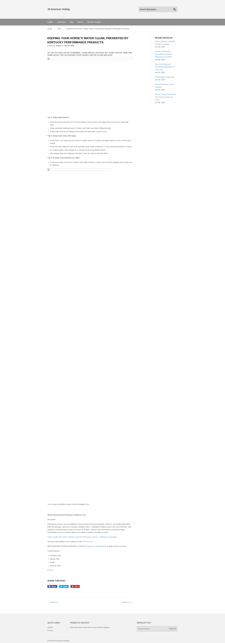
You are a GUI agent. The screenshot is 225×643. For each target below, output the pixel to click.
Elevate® (51, 520)
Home (50, 22)
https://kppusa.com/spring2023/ (94, 546)
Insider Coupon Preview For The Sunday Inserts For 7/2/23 (165, 97)
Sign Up (172, 629)
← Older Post (52, 602)
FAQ (72, 22)
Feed (59, 29)
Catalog (61, 22)
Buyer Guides (94, 22)
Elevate (94, 530)
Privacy (50, 630)
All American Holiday (61, 641)
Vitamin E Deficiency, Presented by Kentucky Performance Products (163, 54)
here (87, 504)
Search (50, 627)
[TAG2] (50, 570)
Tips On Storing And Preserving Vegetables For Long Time (165, 67)
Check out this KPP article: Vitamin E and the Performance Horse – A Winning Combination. (82, 537)
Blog (80, 22)
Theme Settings (103, 627)
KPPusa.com (88, 542)
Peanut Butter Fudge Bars (165, 77)
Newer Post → (127, 602)
